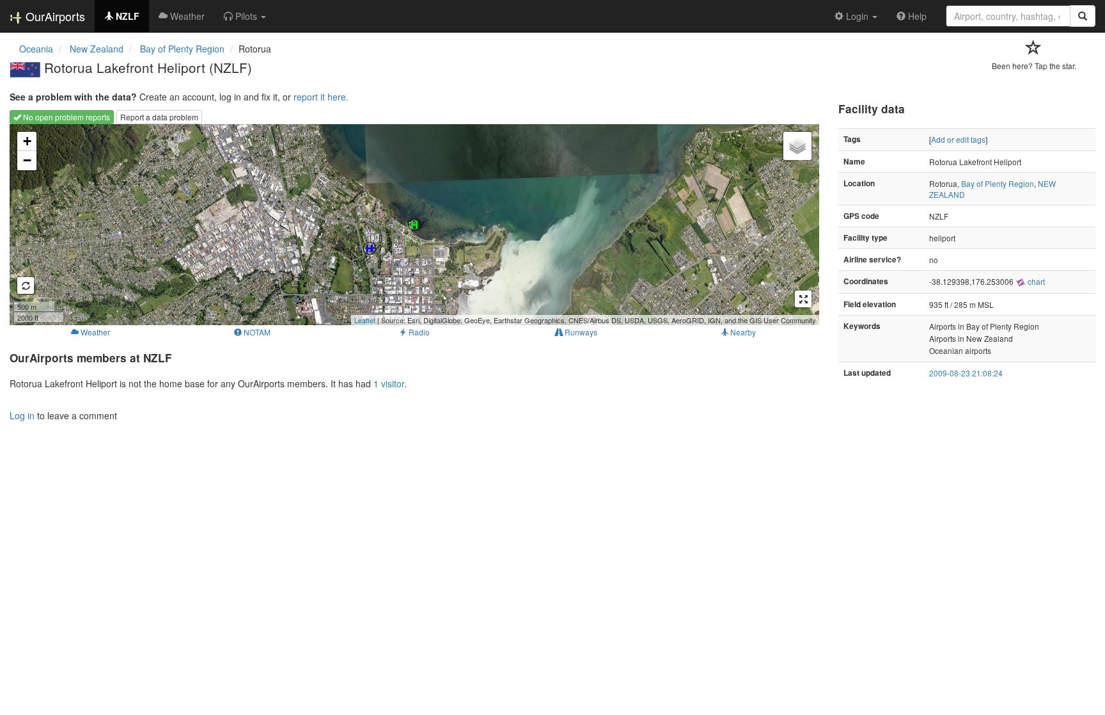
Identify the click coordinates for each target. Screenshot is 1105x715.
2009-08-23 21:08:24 (966, 372)
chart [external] (1035, 281)
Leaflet (364, 320)
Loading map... (413, 224)
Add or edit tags (958, 139)
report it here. (321, 96)
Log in (22, 415)
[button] (245, 16)
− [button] (27, 160)
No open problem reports (65, 116)
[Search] (1082, 16)
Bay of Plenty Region (997, 183)
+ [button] (27, 141)
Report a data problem (159, 116)
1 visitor (388, 383)
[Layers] (797, 146)
